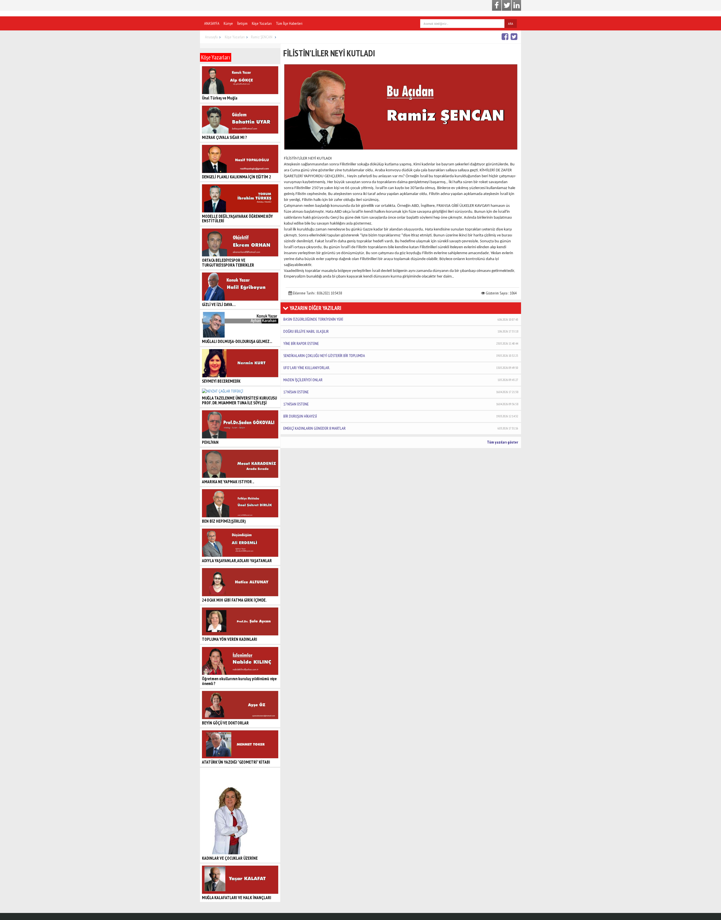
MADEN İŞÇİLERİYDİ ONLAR (400, 379)
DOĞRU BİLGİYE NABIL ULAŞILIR (400, 331)
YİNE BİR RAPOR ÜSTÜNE (400, 343)
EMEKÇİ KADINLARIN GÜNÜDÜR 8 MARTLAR (400, 428)
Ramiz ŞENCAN (262, 36)
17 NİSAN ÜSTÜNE (400, 391)
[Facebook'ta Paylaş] (506, 36)
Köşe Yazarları (262, 23)
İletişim (242, 23)
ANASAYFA (211, 23)
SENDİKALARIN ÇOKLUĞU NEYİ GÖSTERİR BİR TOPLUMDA (400, 355)
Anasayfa (211, 36)
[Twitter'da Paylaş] (515, 36)
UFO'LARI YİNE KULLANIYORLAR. (400, 367)
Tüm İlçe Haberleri (289, 23)
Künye (228, 23)
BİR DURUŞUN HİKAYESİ (400, 416)
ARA (510, 23)
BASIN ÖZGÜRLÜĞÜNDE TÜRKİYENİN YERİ (400, 319)
